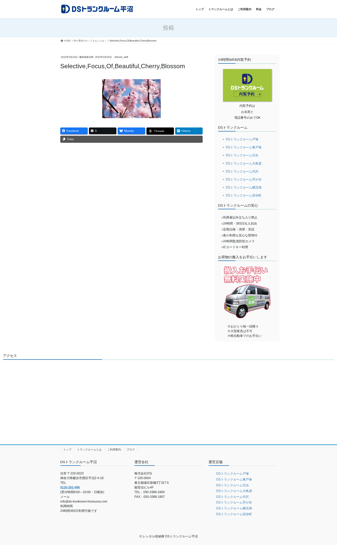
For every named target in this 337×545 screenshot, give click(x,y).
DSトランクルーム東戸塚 (244, 147)
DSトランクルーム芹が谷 (244, 179)
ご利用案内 (114, 449)
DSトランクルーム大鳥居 (244, 163)
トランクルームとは (89, 449)
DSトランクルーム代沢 (242, 171)
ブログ (131, 449)
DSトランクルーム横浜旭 (244, 187)
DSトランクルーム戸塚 (242, 139)
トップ (67, 449)
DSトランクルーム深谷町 (244, 195)
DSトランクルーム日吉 (242, 155)
